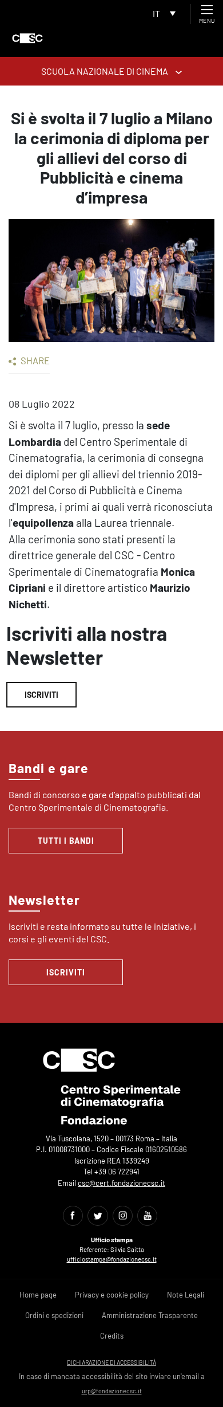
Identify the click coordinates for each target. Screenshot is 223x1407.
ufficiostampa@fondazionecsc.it (112, 1259)
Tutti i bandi (66, 840)
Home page (38, 1294)
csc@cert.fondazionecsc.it (121, 1183)
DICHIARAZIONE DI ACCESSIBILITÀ (111, 1362)
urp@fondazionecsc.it (112, 1390)
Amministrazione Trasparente (150, 1315)
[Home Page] (27, 38)
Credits (112, 1335)
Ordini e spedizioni (54, 1315)
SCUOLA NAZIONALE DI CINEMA (105, 71)
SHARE (34, 360)
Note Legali (185, 1294)
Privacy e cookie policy (112, 1294)
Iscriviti (41, 695)
